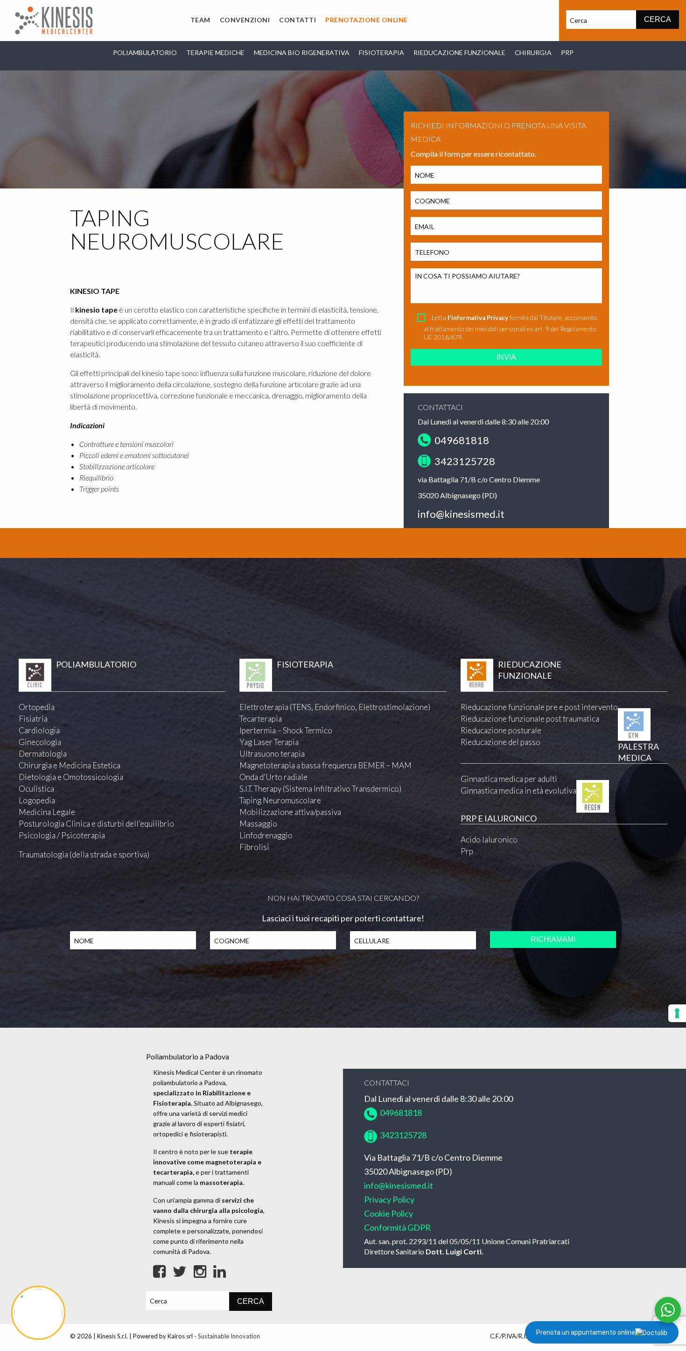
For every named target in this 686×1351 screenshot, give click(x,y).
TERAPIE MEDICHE (215, 52)
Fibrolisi (254, 847)
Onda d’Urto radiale (273, 777)
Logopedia (37, 800)
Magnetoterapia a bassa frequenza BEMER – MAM (325, 765)
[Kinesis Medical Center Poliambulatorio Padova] (53, 19)
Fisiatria (33, 719)
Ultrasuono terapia (272, 754)
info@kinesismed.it (461, 514)
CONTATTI (297, 20)
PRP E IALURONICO (499, 818)
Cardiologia (39, 730)
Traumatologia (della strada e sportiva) (84, 854)
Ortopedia (37, 707)
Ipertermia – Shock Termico (285, 730)
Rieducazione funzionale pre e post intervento (539, 707)
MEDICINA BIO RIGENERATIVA (302, 52)
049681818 (460, 440)
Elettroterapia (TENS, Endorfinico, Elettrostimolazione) (334, 707)
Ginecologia (40, 742)
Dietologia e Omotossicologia (71, 777)
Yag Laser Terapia (269, 742)
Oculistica (36, 789)
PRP (567, 52)
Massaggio (258, 824)
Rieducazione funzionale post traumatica (530, 719)
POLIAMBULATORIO (145, 52)
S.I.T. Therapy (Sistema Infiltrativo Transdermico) (320, 789)
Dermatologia (43, 754)
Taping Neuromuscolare (280, 800)
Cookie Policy (388, 1213)
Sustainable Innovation (229, 1336)
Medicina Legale (47, 812)
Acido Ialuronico (489, 839)
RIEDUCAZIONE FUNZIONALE (459, 52)
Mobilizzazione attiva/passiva (290, 812)
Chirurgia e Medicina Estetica (69, 765)
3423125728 (464, 461)
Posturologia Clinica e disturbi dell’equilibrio (96, 824)
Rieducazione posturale (501, 730)
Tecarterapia (260, 719)
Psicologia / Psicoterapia (62, 835)
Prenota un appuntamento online (585, 1332)
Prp (467, 851)
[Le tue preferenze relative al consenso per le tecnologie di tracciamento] (677, 1013)
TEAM (200, 20)
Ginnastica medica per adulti (509, 779)
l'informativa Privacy (478, 317)
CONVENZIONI (245, 20)
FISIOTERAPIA (381, 52)
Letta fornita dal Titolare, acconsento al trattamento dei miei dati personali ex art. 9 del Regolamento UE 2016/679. (510, 327)
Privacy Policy (389, 1199)
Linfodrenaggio (266, 835)
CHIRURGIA (533, 52)
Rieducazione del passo (500, 742)
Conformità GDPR (397, 1227)
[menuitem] (200, 20)
